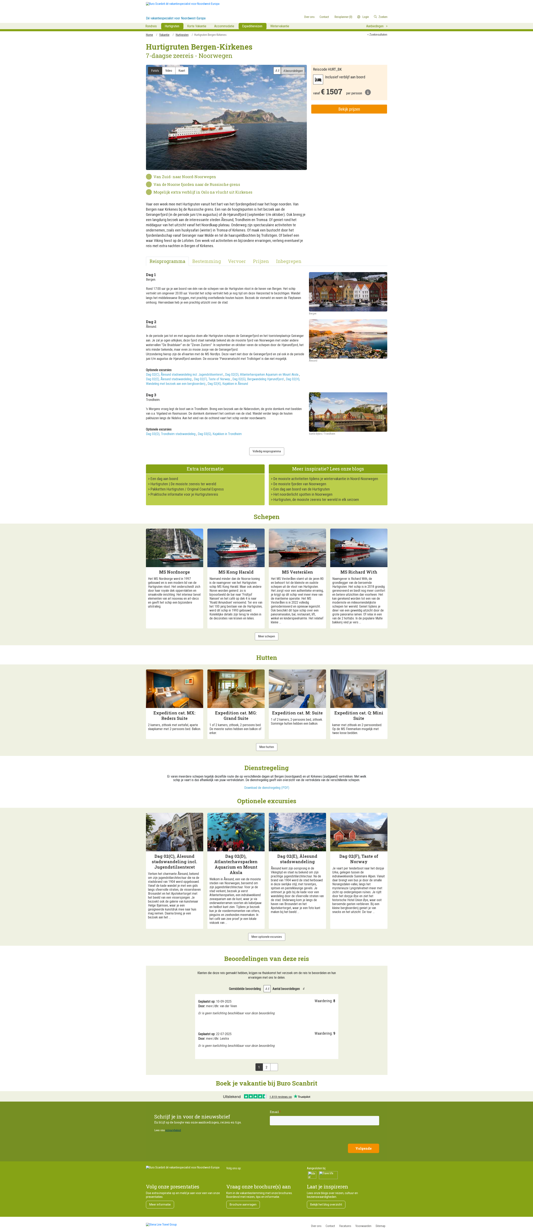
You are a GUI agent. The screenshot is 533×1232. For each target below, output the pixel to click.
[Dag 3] (348, 412)
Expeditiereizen (252, 26)
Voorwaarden (363, 1226)
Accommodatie (224, 26)
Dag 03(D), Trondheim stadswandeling (171, 434)
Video (168, 71)
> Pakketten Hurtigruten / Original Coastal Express (186, 489)
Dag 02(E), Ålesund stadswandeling (169, 379)
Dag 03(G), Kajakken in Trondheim (220, 434)
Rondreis (151, 26)
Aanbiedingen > (376, 26)
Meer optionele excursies (267, 937)
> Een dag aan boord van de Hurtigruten (300, 489)
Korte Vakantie (196, 26)
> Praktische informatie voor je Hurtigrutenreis (183, 494)
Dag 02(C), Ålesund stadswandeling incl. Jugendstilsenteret (184, 374)
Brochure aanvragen (243, 1204)
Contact (330, 1226)
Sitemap (380, 1226)
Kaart (182, 71)
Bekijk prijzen (349, 109)
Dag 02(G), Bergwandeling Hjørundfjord (258, 379)
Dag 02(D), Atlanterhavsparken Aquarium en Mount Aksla (261, 374)
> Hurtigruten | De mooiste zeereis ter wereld (182, 484)
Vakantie (164, 34)
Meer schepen (266, 636)
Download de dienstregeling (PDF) (266, 788)
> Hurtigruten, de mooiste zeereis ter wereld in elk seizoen (315, 499)
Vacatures (345, 1226)
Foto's (155, 71)
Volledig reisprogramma (267, 451)
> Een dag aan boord (163, 479)
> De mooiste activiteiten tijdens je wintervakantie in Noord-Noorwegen (324, 479)
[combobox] (370, 17)
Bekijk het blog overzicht (326, 1204)
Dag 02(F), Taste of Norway (212, 379)
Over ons (316, 1226)
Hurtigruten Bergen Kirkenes (210, 34)
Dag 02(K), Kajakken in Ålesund (228, 384)
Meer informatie (160, 1204)
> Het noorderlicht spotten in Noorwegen (302, 494)
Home (149, 34)
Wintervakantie (279, 26)
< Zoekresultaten (377, 34)
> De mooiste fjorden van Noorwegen (298, 484)
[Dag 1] (348, 291)
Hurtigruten (172, 26)
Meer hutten (266, 747)
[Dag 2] (348, 339)
